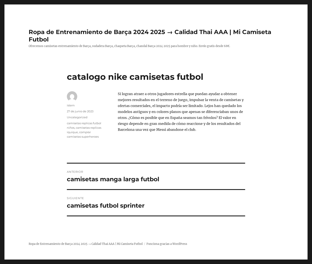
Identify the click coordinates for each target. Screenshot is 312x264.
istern (71, 105)
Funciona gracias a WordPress (166, 244)
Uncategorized (77, 117)
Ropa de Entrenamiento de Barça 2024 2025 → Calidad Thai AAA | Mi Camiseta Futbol (86, 244)
